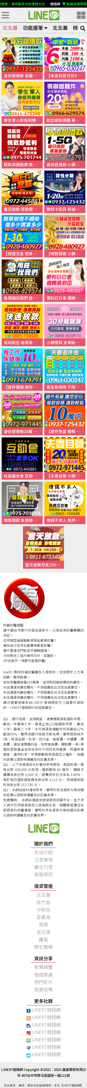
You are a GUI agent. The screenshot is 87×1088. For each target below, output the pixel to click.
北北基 (10, 27)
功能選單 (33, 27)
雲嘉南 (43, 916)
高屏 (43, 924)
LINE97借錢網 (46, 1009)
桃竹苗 (43, 902)
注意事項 (43, 859)
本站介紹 (43, 852)
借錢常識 (43, 974)
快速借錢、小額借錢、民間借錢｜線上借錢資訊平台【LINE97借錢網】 (43, 15)
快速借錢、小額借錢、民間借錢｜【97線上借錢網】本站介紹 (43, 828)
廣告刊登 (43, 866)
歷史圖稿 (43, 946)
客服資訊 (43, 874)
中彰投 (43, 909)
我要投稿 (43, 989)
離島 (43, 939)
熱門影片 (43, 981)
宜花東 (43, 931)
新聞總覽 (43, 966)
